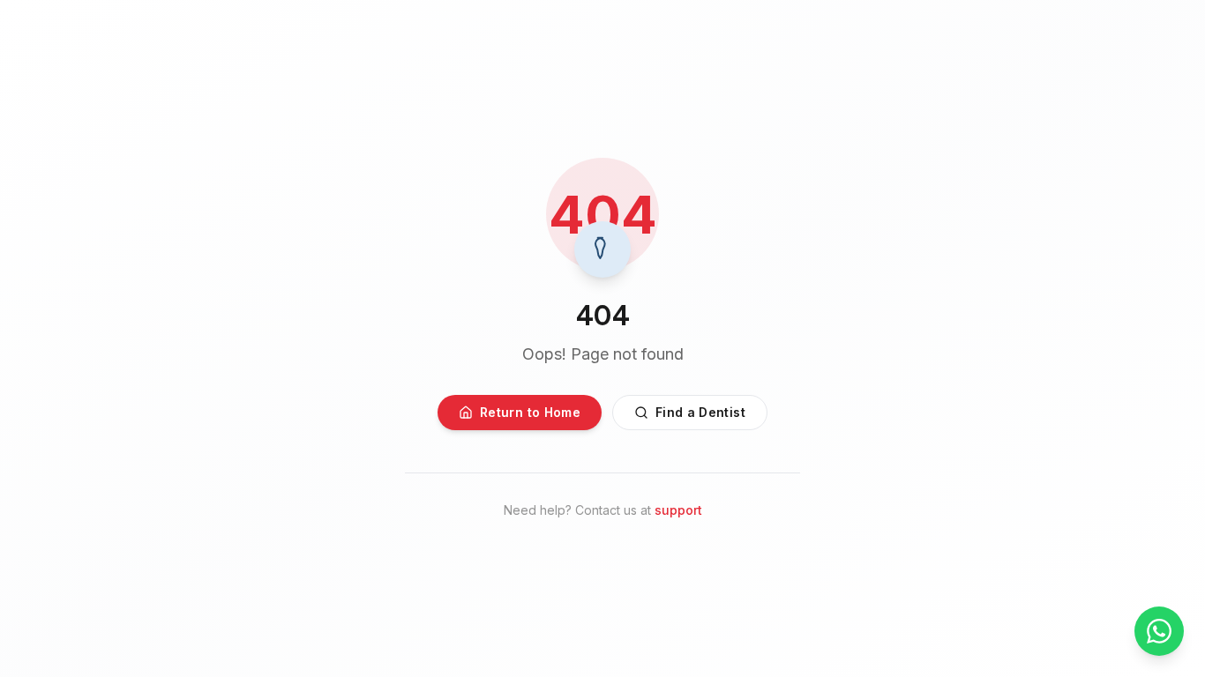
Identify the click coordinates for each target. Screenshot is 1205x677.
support (678, 509)
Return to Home (530, 412)
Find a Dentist (700, 412)
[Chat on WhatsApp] (1159, 631)
